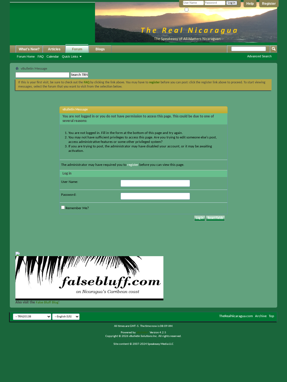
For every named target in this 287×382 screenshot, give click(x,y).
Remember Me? (199, 9)
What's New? (29, 49)
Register (269, 4)
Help (250, 4)
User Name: (69, 182)
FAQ (41, 56)
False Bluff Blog (47, 302)
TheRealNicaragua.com (236, 316)
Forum (77, 49)
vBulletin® (142, 332)
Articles (54, 49)
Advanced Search (259, 56)
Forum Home (26, 56)
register (132, 165)
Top (271, 316)
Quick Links (70, 56)
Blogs (100, 49)
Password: (68, 195)
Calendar (53, 56)
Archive (261, 316)
